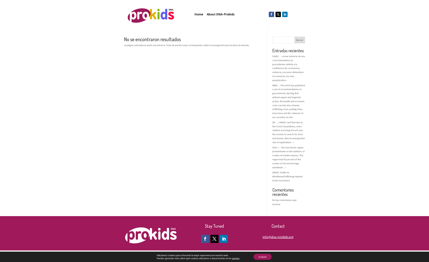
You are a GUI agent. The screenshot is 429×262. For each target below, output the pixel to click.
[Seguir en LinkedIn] (285, 14)
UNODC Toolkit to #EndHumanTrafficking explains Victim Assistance (287, 176)
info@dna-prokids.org (278, 237)
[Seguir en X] (278, 14)
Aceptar (263, 256)
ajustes (235, 258)
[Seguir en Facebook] (271, 14)
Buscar (299, 40)
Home (198, 14)
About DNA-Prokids (221, 14)
